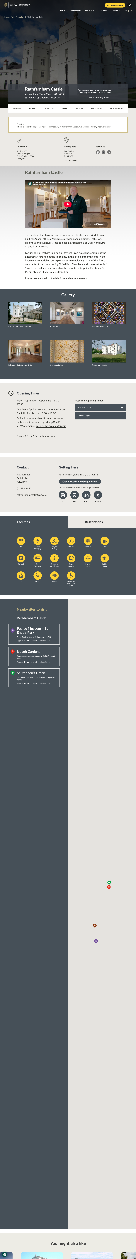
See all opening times (99, 97)
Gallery (32, 108)
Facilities (79, 108)
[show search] (129, 5)
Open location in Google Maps (80, 481)
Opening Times (48, 108)
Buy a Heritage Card (115, 5)
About (104, 11)
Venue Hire (89, 11)
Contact (65, 108)
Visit (61, 11)
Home (6, 17)
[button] (95, 925)
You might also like (116, 108)
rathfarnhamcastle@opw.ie (51, 426)
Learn (115, 11)
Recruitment (75, 11)
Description (17, 108)
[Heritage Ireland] (14, 4)
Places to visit (21, 17)
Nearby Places (96, 108)
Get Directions (70, 161)
